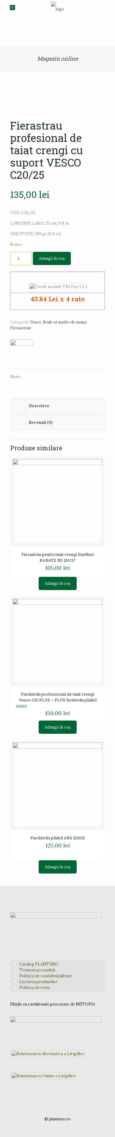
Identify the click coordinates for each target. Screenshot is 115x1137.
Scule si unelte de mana (64, 322)
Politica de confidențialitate (45, 975)
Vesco (35, 322)
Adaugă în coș (52, 258)
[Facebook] (49, 1128)
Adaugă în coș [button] (58, 583)
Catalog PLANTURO (38, 964)
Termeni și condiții (37, 970)
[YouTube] (57, 1128)
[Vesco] (21, 351)
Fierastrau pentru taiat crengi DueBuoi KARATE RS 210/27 (57, 557)
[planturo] (57, 9)
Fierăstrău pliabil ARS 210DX (57, 838)
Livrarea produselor (38, 981)
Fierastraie (20, 328)
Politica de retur (34, 987)
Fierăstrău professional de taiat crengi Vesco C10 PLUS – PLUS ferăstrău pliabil (58, 697)
